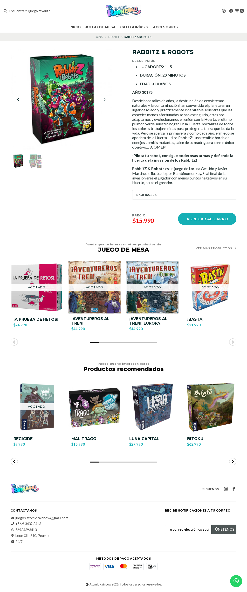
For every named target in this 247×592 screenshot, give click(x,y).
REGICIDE (23, 438)
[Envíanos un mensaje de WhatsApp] (236, 581)
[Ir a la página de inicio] (123, 11)
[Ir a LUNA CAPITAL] (152, 407)
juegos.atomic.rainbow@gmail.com (41, 518)
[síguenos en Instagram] (223, 10)
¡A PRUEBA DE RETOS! (36, 319)
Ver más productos (214, 248)
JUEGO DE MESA (100, 27)
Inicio (99, 36)
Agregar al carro (207, 218)
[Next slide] (104, 99)
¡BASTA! (195, 319)
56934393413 (26, 530)
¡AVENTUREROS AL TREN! (90, 321)
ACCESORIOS (165, 27)
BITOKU (195, 438)
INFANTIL (114, 36)
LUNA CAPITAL (144, 438)
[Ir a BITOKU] (210, 407)
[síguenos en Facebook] (231, 10)
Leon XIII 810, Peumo (32, 535)
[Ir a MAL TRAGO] (95, 407)
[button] (94, 342)
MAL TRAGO (83, 438)
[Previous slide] (18, 99)
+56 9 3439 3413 (28, 524)
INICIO (75, 27)
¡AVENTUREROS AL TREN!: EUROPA (148, 321)
